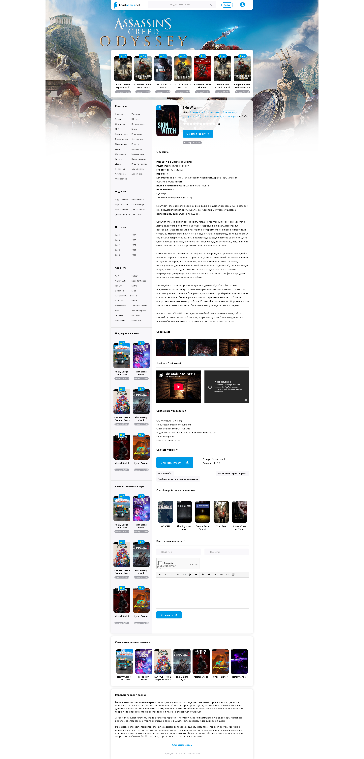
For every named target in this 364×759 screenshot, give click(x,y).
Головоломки (138, 154)
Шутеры (135, 119)
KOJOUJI (165, 526)
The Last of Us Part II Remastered (162, 86)
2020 (117, 250)
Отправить (167, 614)
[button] (159, 574)
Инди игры (137, 134)
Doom (134, 300)
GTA (117, 276)
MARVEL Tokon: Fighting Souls (121, 418)
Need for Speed (139, 281)
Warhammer (120, 305)
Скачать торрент (196, 133)
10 (214, 124)
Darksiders (120, 320)
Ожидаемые (121, 178)
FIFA (117, 310)
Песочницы (120, 169)
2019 (134, 250)
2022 (117, 245)
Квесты (118, 159)
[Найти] (211, 4)
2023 (134, 240)
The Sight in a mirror (184, 527)
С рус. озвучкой (122, 199)
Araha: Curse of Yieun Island (239, 527)
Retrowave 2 (239, 676)
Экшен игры (197, 112)
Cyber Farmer (141, 463)
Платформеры (138, 124)
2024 (117, 240)
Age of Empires (139, 310)
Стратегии (120, 124)
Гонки (134, 129)
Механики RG (138, 199)
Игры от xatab (122, 204)
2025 (134, 235)
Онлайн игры (138, 169)
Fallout (134, 295)
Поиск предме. (139, 159)
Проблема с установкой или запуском (178, 479)
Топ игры (136, 114)
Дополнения (137, 174)
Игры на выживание (137, 146)
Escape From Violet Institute (202, 527)
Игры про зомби (139, 164)
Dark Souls (136, 320)
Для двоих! (137, 214)
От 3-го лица (138, 204)
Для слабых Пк (138, 209)
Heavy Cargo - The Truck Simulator (122, 372)
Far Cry (118, 286)
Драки (118, 164)
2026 (117, 235)
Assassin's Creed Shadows (202, 86)
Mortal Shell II (122, 463)
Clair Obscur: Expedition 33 (123, 86)
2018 (117, 255)
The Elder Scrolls (139, 305)
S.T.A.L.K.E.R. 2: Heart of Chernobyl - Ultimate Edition (183, 86)
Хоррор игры (121, 139)
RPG (117, 129)
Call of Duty (120, 281)
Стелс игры (120, 174)
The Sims (119, 315)
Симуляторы (137, 139)
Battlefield (119, 290)
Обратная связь (182, 744)
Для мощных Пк (122, 214)
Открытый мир (122, 209)
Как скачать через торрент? (232, 473)
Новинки (119, 114)
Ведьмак (119, 300)
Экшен (118, 119)
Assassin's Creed (123, 295)
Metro (134, 286)
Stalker (135, 276)
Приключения (121, 134)
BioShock (136, 315)
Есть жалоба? (165, 473)
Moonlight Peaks (141, 372)
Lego (134, 290)
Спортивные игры (121, 146)
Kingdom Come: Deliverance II (143, 86)
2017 (134, 255)
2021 (134, 245)
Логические (120, 154)
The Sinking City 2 (141, 418)
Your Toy (221, 526)
